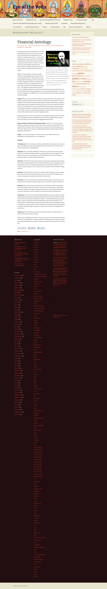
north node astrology (39, 418)
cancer (74, 66)
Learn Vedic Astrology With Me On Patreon (49, 20)
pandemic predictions (39, 425)
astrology (36, 279)
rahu (88, 84)
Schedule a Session (68, 20)
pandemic (36, 423)
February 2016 (17, 370)
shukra (79, 93)
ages (35, 264)
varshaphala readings (39, 547)
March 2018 (17, 329)
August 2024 (17, 287)
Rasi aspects (37, 481)
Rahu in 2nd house (38, 457)
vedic (85, 93)
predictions (83, 84)
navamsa (73, 83)
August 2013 (17, 414)
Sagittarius (36, 493)
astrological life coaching (40, 274)
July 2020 (16, 309)
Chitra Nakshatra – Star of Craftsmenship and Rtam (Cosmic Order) (20, 248)
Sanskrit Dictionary (55, 27)
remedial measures (38, 488)
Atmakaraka (36, 284)
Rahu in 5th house (38, 464)
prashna (78, 84)
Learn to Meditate (17, 27)
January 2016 (17, 373)
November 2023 (18, 290)
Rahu (35, 445)
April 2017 (16, 346)
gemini (35, 342)
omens (35, 420)
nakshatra (87, 81)
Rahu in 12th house (38, 452)
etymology (36, 335)
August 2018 (17, 324)
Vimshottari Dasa (38, 562)
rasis (35, 484)
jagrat (35, 354)
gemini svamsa (37, 345)
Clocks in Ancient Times (39, 308)
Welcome (88, 27)
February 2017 (17, 348)
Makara (35, 401)
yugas (35, 574)
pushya (35, 442)
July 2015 (16, 380)
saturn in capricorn (86, 89)
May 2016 (16, 363)
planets (35, 435)
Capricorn (36, 293)
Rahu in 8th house (38, 471)
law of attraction (37, 388)
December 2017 (18, 334)
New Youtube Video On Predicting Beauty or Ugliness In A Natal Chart (21, 254)
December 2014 (18, 395)
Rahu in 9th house (38, 474)
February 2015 (17, 390)
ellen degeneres (38, 328)
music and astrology (38, 410)
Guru (86, 70)
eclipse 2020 (85, 68)
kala (35, 371)
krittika (35, 386)
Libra (35, 396)
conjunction (85, 66)
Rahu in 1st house (38, 454)
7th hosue (36, 257)
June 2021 (16, 302)
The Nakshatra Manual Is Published (80, 37)
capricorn (79, 66)
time (35, 535)
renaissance (36, 491)
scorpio (89, 91)
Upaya (35, 542)
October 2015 (17, 378)
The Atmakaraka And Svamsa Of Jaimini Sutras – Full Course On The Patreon (21, 259)
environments (37, 330)
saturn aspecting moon (76, 89)
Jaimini (35, 357)
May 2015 (16, 385)
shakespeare (74, 93)
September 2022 (18, 295)
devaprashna (37, 318)
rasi (34, 479)
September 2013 (18, 412)
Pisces (35, 427)
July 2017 (16, 341)
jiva (34, 362)
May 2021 (16, 304)
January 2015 (17, 392)
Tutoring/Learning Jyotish (51, 23)
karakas (35, 374)
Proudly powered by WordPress (20, 585)
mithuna (81, 81)
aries (87, 64)
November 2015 (18, 375)
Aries (35, 269)
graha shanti (36, 347)
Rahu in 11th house (38, 449)
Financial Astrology (34, 42)
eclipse (35, 325)
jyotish (75, 78)
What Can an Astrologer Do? (76, 27)
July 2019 (16, 314)
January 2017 (17, 351)
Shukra (35, 510)
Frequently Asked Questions (32, 27)
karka (35, 376)
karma (35, 379)
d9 (78, 68)
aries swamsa (37, 271)
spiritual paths (37, 523)
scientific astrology (83, 90)
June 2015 (16, 382)
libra (73, 81)
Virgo (35, 564)
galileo (35, 340)
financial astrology (55, 45)
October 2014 (17, 400)
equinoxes (36, 332)
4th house (43, 45)
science (35, 501)
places (35, 432)
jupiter (35, 364)
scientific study (37, 503)
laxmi (91, 79)
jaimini (81, 73)
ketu (84, 78)
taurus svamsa (37, 532)
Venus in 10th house (38, 559)
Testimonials (64, 23)
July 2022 (16, 297)
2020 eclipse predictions (79, 64)
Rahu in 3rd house (38, 459)
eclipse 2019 (81, 68)
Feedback (44, 27)
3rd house (36, 252)
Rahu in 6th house (38, 466)
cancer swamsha (38, 291)
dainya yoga (36, 313)
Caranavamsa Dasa (38, 298)
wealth (26, 47)
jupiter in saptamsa (86, 75)
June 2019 (16, 317)
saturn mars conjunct (76, 90)
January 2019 (17, 322)
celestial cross (37, 301)
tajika (35, 527)
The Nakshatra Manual (81, 20)
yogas (30, 47)
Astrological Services (31, 20)
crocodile (75, 69)
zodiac (74, 95)
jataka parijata (37, 359)
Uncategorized (20, 47)
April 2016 (16, 365)
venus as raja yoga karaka (40, 554)
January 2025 (17, 283)
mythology (36, 413)
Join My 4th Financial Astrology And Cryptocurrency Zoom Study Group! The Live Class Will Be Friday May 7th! (81, 116)
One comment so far (24, 231)
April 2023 (16, 292)
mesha (79, 81)
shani (35, 508)
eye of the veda (82, 70)
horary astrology (75, 73)
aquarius (36, 267)
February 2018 (17, 331)
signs (35, 513)
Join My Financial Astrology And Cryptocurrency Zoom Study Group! (81, 147)
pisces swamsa (37, 430)
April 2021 (16, 307)
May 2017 (16, 343)
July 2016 (16, 358)
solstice (36, 520)
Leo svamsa (36, 393)
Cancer (35, 289)
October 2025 (17, 278)
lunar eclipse (37, 398)
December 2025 (18, 275)
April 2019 (16, 319)
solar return (36, 518)
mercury (36, 406)
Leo (34, 391)
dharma (35, 320)
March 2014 (17, 407)
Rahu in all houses (38, 476)
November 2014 (18, 397)
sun (34, 525)
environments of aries (76, 70)
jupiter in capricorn (77, 76)
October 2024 (17, 285)
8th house (48, 45)
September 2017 (18, 336)
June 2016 (16, 361)
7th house (36, 259)
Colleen (74, 120)
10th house (36, 242)
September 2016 (18, 356)
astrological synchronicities (40, 276)
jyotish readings (37, 369)
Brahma (35, 286)
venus (88, 93)
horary (90, 70)
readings (36, 486)
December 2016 (18, 353)
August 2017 (17, 339)
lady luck (88, 79)
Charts (35, 303)
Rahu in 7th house (38, 469)
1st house (36, 247)
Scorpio (35, 505)
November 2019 (18, 312)
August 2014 (17, 402)
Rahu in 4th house (38, 462)
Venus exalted (37, 557)
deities (35, 315)
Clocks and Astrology (39, 306)
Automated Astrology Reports (78, 23)
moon (61, 45)
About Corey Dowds (18, 20)
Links (64, 27)
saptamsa (36, 496)
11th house (32, 45)
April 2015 (16, 387)
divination (36, 323)
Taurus (35, 530)
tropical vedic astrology (39, 537)
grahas (35, 349)
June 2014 (16, 404)
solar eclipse (37, 515)
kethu (80, 79)
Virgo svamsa (37, 566)
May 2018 (16, 326)
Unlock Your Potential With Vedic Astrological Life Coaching (27, 23)
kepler (35, 381)
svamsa (82, 93)
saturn (75, 86)
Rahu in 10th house (38, 447)
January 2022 (17, 300)
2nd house (38, 45)
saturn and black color (82, 86)
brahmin (91, 64)
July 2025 (16, 280)
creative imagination (38, 310)
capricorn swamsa (38, 296)
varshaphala (36, 545)
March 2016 (17, 368)
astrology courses (38, 281)
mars (76, 81)
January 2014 (17, 409)
